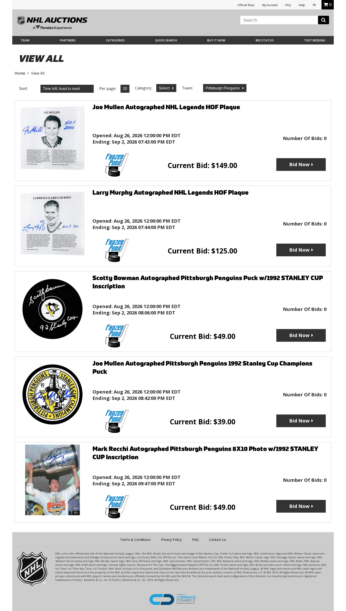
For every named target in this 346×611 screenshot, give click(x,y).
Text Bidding (314, 40)
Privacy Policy (171, 539)
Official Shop (245, 5)
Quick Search (166, 40)
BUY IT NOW (216, 40)
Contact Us (217, 539)
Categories (115, 40)
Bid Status (265, 40)
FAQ (288, 5)
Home (20, 73)
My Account (270, 5)
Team (25, 40)
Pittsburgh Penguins (223, 88)
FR (314, 5)
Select (164, 88)
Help (302, 5)
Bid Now (299, 164)
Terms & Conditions (135, 539)
